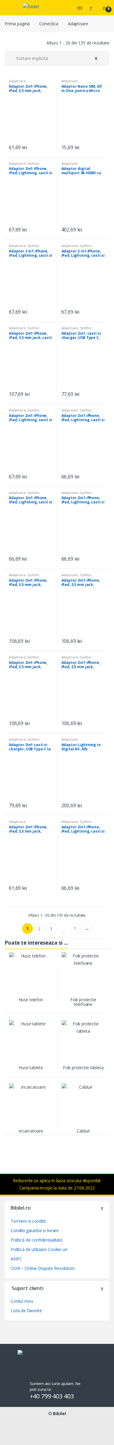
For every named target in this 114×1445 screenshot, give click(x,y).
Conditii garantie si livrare (35, 1230)
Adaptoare (17, 81)
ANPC (16, 1259)
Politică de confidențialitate (37, 1240)
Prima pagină (17, 23)
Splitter (33, 163)
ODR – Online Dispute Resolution (43, 1268)
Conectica (48, 23)
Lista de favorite (26, 1310)
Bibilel (59, 1413)
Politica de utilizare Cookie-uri (39, 1249)
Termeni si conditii (28, 1221)
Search (80, 7)
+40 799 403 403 (52, 1396)
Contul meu (22, 1301)
